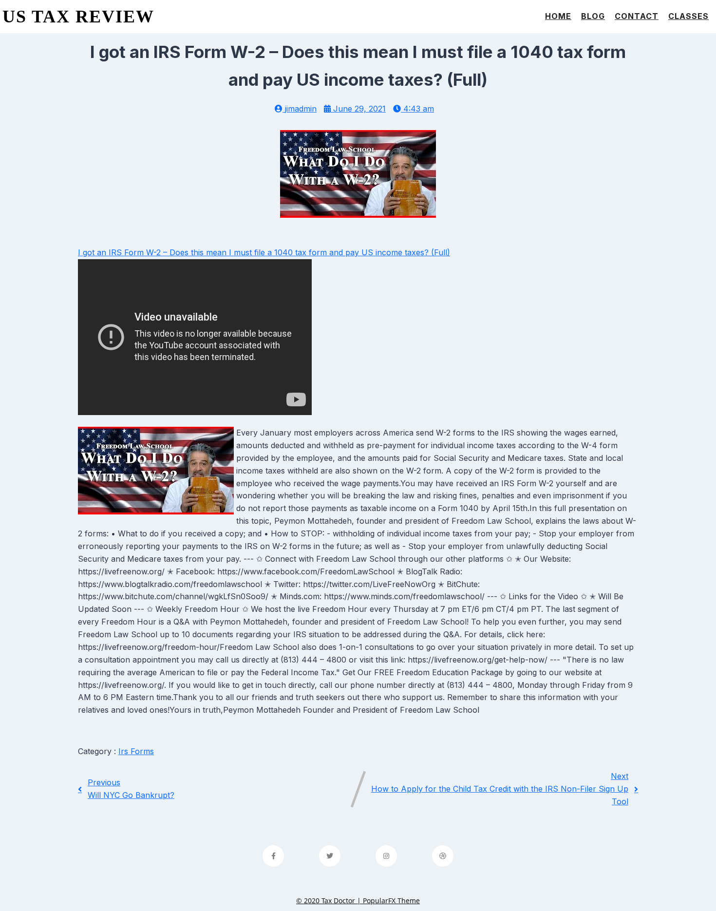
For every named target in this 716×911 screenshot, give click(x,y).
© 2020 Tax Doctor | (329, 900)
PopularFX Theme (391, 900)
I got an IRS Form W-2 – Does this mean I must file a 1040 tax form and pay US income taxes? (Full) (264, 252)
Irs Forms (136, 751)
